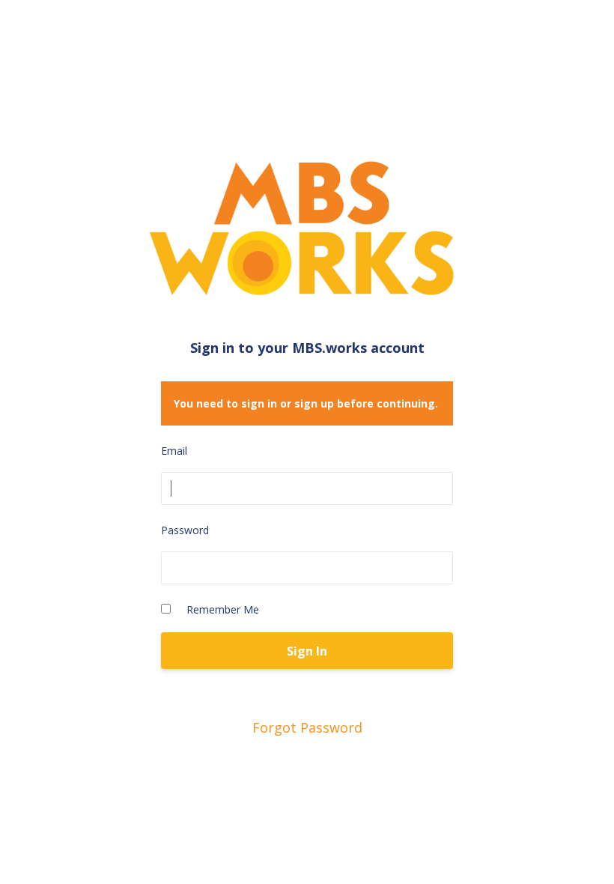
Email (174, 450)
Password (185, 530)
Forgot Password (307, 727)
